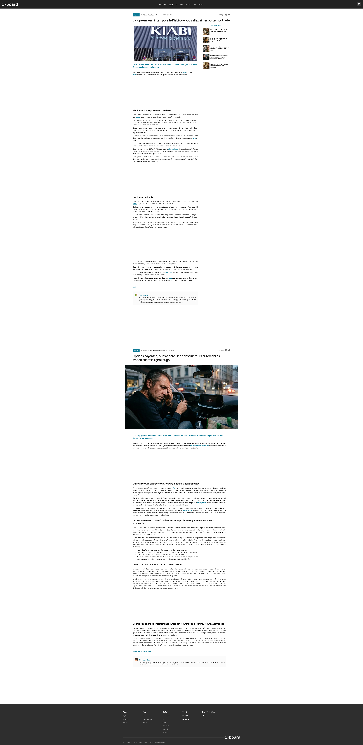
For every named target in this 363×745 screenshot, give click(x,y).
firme (184, 72)
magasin (138, 117)
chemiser (169, 272)
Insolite (145, 716)
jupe (170, 278)
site (194, 138)
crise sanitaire (173, 149)
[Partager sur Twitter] (229, 14)
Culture (188, 4)
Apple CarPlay (187, 510)
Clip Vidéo (126, 716)
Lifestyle (201, 4)
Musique (185, 719)
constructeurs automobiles (199, 446)
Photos (125, 722)
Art (163, 719)
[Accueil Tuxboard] (10, 4)
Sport (181, 4)
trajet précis (201, 503)
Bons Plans (162, 4)
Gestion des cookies (160, 742)
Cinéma (125, 719)
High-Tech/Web (208, 712)
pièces (135, 204)
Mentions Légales (138, 742)
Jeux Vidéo (166, 726)
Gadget (145, 722)
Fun (176, 4)
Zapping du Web (147, 719)
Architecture (166, 716)
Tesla (174, 488)
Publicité (165, 729)
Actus (171, 4)
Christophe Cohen (154, 351)
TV (203, 716)
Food (194, 4)
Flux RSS (152, 742)
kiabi (134, 287)
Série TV (165, 732)
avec (134, 75)
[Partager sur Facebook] (226, 14)
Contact (146, 742)
